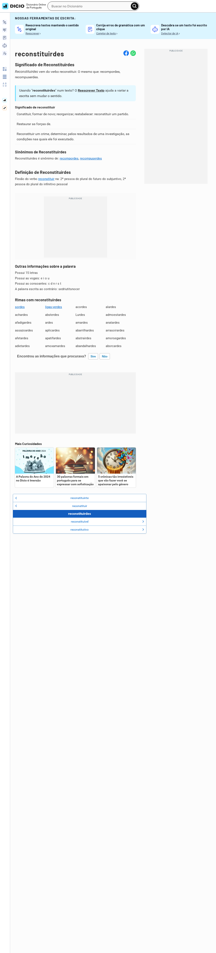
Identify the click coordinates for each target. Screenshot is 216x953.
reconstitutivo (79, 529)
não (105, 356)
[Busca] (134, 6)
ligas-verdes (53, 307)
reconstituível (79, 521)
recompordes (69, 158)
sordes (20, 307)
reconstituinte (79, 498)
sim (93, 356)
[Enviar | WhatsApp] (133, 53)
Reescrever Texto (91, 90)
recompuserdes (91, 158)
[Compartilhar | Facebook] (126, 53)
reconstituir (46, 179)
